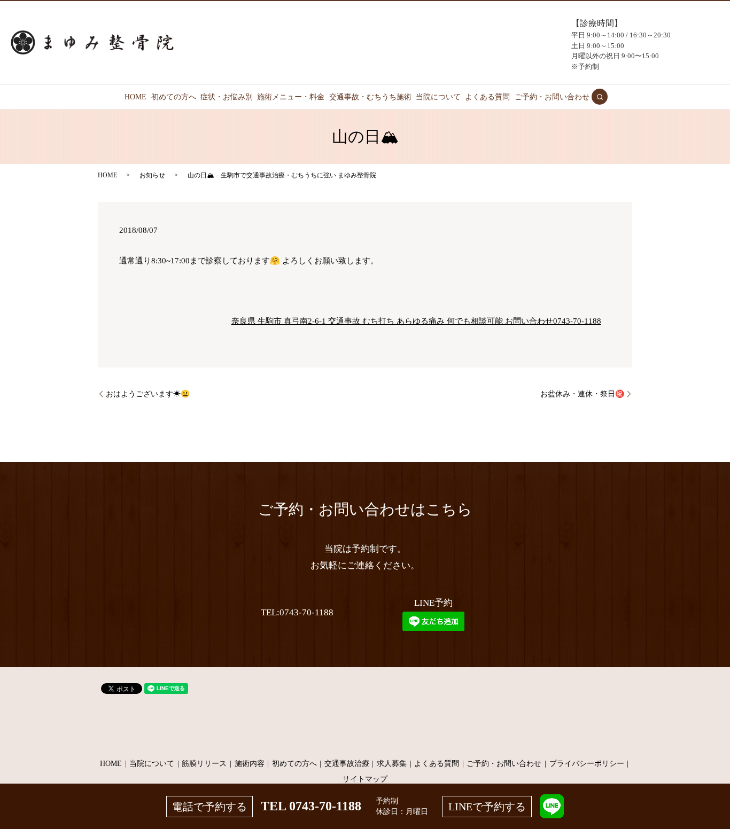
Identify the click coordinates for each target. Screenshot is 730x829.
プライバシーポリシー (586, 764)
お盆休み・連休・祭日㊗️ (582, 394)
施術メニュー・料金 (290, 97)
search (600, 97)
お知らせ (152, 175)
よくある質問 (487, 97)
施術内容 (250, 764)
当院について (438, 97)
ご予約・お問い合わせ (552, 97)
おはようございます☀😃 (148, 394)
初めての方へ (173, 97)
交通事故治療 (346, 764)
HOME (135, 97)
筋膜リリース (204, 764)
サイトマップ (365, 779)
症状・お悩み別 (226, 97)
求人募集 (392, 764)
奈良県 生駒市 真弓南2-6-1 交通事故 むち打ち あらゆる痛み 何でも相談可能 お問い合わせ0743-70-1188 (416, 321)
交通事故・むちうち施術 (370, 97)
